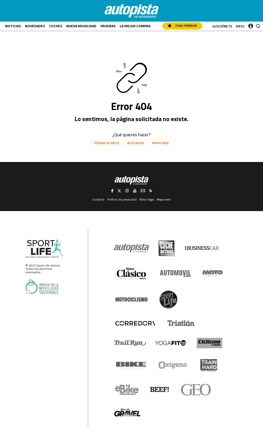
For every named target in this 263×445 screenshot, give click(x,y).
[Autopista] (131, 11)
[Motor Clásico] (131, 273)
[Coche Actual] (166, 248)
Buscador (135, 143)
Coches (55, 26)
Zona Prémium (185, 25)
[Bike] (131, 365)
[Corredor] (135, 323)
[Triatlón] (180, 323)
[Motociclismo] (131, 299)
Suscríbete (222, 26)
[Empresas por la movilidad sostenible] (41, 286)
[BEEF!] (159, 389)
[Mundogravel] (127, 412)
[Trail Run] (130, 343)
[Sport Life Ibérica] (44, 248)
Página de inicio (106, 143)
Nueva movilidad (81, 26)
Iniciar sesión (250, 25)
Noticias (13, 26)
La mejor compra (135, 26)
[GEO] (196, 389)
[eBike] (127, 389)
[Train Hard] (209, 365)
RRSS (240, 26)
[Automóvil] (175, 273)
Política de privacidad (122, 199)
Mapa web (160, 143)
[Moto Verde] (212, 273)
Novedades (35, 26)
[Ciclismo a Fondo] (209, 343)
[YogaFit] (170, 343)
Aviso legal (146, 199)
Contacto (98, 199)
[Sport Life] (168, 299)
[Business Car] (201, 248)
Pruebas (108, 26)
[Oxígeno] (173, 365)
